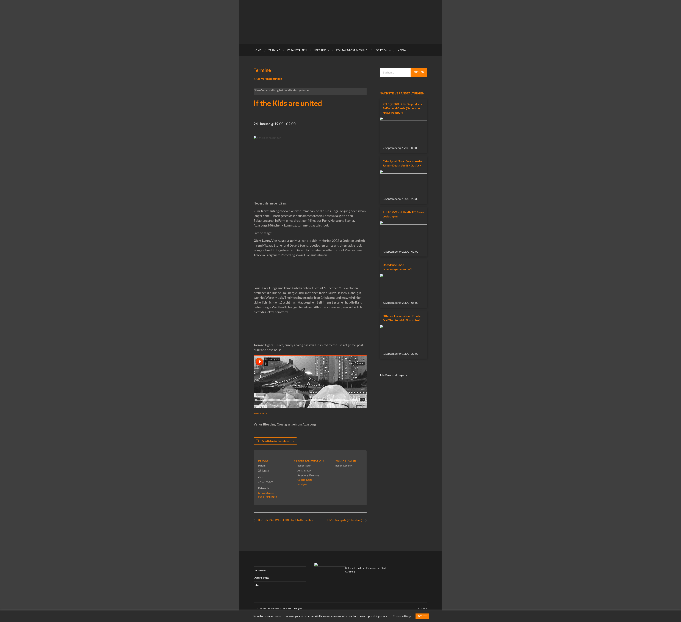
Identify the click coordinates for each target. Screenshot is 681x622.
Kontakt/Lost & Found (352, 50)
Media (401, 50)
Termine (274, 50)
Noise (270, 492)
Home (257, 50)
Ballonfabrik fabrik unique (282, 608)
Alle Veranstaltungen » (393, 375)
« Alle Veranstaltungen (268, 78)
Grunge (262, 492)
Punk (261, 496)
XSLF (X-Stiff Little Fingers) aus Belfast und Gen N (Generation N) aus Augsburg (402, 108)
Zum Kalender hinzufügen (276, 440)
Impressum (260, 570)
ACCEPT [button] (422, 616)
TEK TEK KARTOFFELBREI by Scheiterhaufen (285, 520)
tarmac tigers (259, 413)
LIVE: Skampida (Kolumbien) (345, 520)
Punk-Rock (271, 496)
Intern (257, 585)
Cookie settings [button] (402, 616)
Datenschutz (261, 577)
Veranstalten (297, 50)
